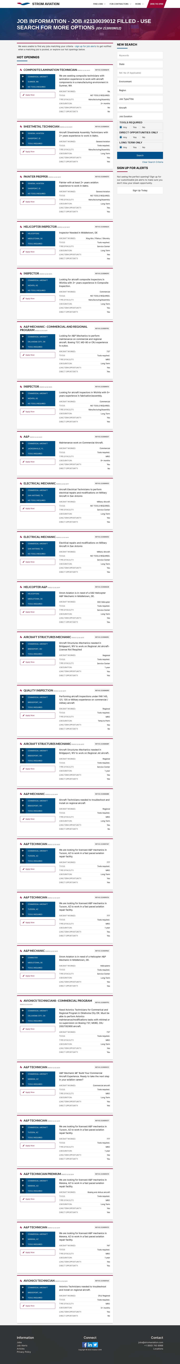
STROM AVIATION (45, 4)
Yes (135, 127)
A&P (33, 436)
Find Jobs (98, 4)
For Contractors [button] (119, 4)
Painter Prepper (42, 176)
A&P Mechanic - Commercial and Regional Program (53, 328)
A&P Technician (42, 844)
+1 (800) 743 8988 (153, 1345)
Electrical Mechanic (46, 483)
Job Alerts (22, 1345)
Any (125, 127)
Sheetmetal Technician (48, 126)
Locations (158, 1348)
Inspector (38, 273)
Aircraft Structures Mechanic (54, 637)
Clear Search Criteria (152, 162)
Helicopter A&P (42, 587)
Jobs (19, 1342)
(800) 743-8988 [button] (156, 4)
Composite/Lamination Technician (57, 69)
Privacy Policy (24, 1352)
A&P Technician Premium (49, 1173)
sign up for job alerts (85, 46)
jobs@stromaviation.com (150, 1342)
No (143, 127)
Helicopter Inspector (47, 226)
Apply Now (29, 95)
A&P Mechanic (41, 793)
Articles (21, 1348)
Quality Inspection (45, 690)
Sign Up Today (140, 190)
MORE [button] (138, 4)
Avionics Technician (45, 1280)
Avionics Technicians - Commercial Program (56, 1002)
